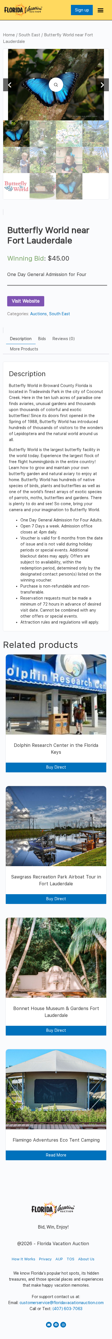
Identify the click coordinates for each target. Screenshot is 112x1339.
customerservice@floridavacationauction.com (62, 1302)
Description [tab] (21, 338)
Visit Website (26, 301)
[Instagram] (63, 1325)
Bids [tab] (42, 338)
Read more (56, 1155)
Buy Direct (56, 767)
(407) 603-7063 (68, 1308)
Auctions (38, 314)
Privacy (45, 1259)
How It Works (23, 1259)
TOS (70, 1259)
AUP (59, 1259)
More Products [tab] (24, 349)
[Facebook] (56, 1325)
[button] (100, 10)
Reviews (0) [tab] (64, 338)
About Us (86, 1259)
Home (9, 34)
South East (29, 34)
